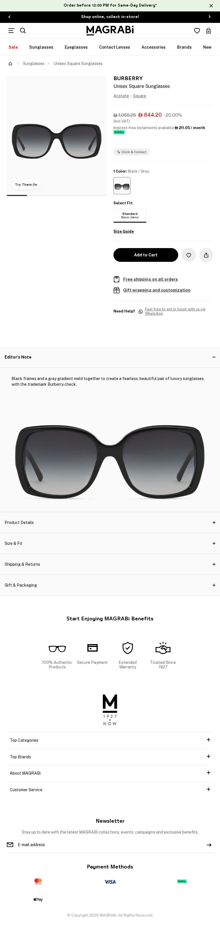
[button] (122, 185)
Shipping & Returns (22, 564)
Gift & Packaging (21, 585)
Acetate (121, 96)
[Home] (10, 63)
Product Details (19, 522)
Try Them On (26, 185)
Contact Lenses (114, 47)
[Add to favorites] (189, 255)
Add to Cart (146, 255)
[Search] (23, 30)
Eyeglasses (76, 47)
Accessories (154, 47)
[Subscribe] (209, 844)
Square (139, 96)
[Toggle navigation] (11, 30)
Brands (184, 47)
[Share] (206, 255)
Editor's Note (18, 357)
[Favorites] (197, 30)
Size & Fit (13, 543)
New (207, 47)
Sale (13, 47)
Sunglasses (41, 47)
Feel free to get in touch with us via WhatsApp (175, 311)
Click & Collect (133, 152)
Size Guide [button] (123, 231)
